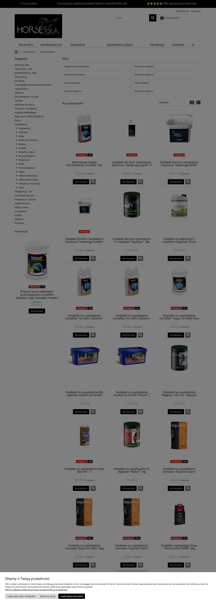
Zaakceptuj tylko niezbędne (21, 596)
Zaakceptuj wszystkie (72, 596)
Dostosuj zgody (48, 596)
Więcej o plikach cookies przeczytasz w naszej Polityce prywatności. (36, 589)
